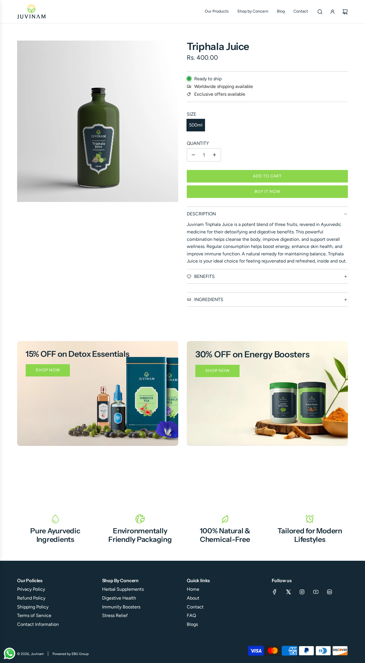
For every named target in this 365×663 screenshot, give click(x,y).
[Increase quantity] (214, 155)
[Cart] (345, 11)
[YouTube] (315, 592)
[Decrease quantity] (193, 155)
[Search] (320, 11)
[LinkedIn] (329, 592)
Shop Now (48, 370)
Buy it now (267, 191)
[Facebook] (274, 592)
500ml (195, 125)
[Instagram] (302, 592)
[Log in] (332, 11)
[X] (288, 592)
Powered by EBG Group (70, 654)
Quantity (198, 143)
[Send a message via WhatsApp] (9, 653)
